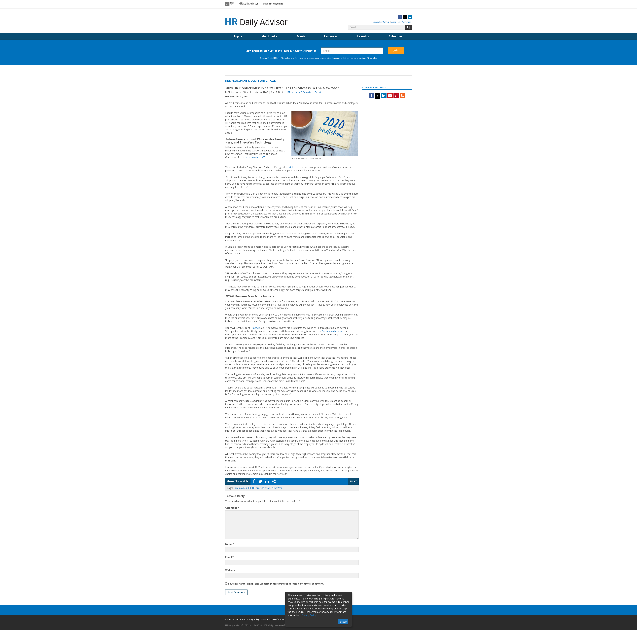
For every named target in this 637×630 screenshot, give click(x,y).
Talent (318, 92)
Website (230, 570)
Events (301, 36)
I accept (343, 621)
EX (249, 488)
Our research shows (332, 331)
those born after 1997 (253, 157)
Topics (238, 36)
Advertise (406, 22)
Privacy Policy (253, 619)
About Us (395, 22)
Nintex (291, 167)
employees (241, 488)
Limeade (255, 327)
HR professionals (261, 488)
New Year (277, 488)
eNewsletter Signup (380, 22)
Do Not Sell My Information (273, 619)
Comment (232, 507)
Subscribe (395, 36)
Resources (330, 36)
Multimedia (269, 36)
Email (229, 557)
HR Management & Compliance (299, 92)
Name (229, 544)
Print (353, 481)
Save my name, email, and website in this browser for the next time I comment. (276, 583)
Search (408, 27)
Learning (363, 36)
